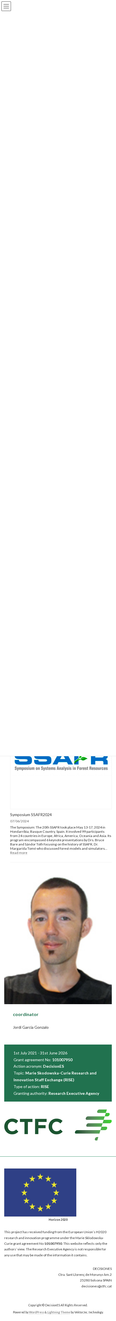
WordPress (36, 1312)
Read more (18, 853)
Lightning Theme (58, 1312)
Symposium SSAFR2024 (31, 814)
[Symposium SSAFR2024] (61, 758)
